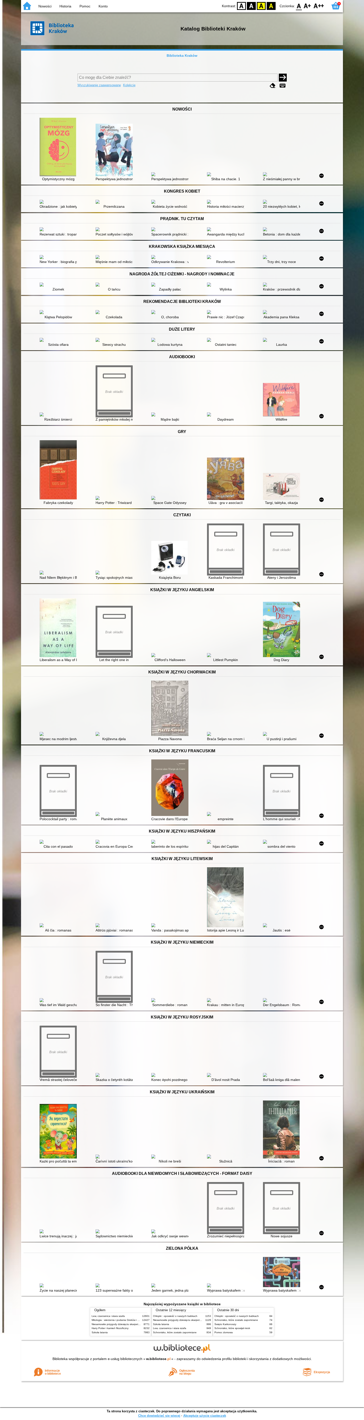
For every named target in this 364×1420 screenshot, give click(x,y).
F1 (307, 5)
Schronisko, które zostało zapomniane (175, 1332)
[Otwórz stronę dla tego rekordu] (59, 147)
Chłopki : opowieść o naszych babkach (175, 1316)
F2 (318, 5)
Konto (103, 6)
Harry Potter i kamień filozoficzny (110, 1328)
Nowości (45, 6)
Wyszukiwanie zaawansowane (99, 85)
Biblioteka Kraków (182, 56)
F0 (299, 5)
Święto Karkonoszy (225, 1324)
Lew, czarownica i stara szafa (108, 1316)
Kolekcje (129, 85)
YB (261, 5)
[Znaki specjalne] (282, 86)
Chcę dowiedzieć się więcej (159, 1416)
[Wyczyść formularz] (273, 86)
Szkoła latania (100, 1332)
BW (251, 5)
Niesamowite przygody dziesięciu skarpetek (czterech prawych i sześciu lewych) (137, 1324)
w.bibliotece (158, 1359)
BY (271, 5)
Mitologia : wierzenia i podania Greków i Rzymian (119, 1320)
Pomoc (84, 6)
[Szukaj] (283, 78)
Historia (65, 6)
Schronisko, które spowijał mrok (232, 1328)
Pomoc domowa (223, 1332)
